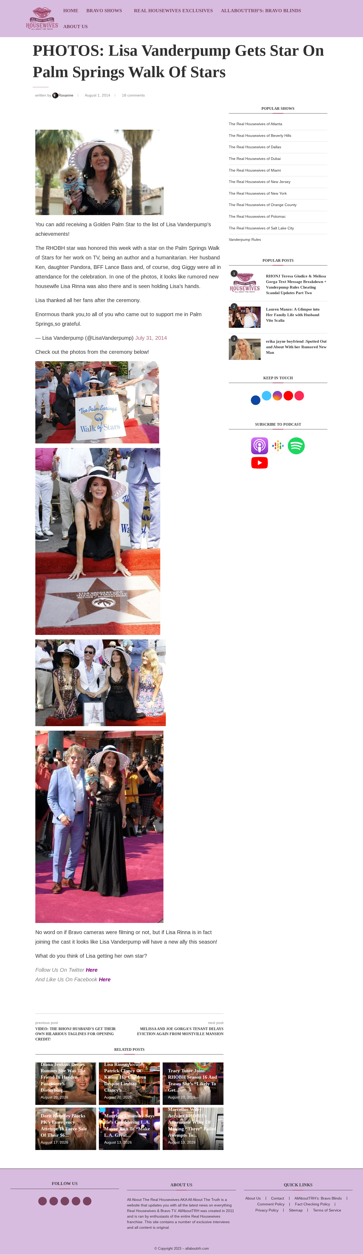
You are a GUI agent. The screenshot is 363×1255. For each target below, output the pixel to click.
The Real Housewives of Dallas (255, 147)
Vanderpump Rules (245, 239)
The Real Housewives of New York (258, 193)
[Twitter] (53, 1201)
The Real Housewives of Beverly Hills (260, 135)
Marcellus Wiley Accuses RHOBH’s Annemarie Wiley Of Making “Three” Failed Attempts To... (192, 1122)
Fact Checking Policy (312, 1204)
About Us (75, 26)
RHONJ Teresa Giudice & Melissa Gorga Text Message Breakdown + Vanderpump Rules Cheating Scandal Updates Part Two (296, 284)
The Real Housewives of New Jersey (259, 182)
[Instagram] (65, 1201)
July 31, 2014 (151, 338)
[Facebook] (42, 1201)
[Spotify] (296, 440)
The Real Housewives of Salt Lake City (261, 228)
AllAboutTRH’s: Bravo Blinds (261, 10)
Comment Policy (271, 1204)
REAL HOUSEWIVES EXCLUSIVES (173, 10)
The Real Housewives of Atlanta (255, 124)
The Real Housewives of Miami (255, 170)
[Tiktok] (76, 1201)
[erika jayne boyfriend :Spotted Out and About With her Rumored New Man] (245, 349)
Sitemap (296, 1210)
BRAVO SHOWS (104, 10)
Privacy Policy (266, 1210)
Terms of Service (327, 1210)
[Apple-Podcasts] (259, 440)
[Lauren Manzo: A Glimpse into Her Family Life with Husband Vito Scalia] (245, 317)
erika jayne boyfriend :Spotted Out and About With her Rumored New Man (296, 347)
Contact (277, 1198)
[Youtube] (259, 457)
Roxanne (66, 95)
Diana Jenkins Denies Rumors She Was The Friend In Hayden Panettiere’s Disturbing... (63, 1077)
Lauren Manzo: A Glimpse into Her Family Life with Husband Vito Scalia (293, 315)
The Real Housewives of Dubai (255, 158)
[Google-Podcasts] (277, 440)
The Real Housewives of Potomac (257, 216)
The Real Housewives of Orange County (263, 205)
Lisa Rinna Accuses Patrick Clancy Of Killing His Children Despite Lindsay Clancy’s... (125, 1077)
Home (70, 10)
